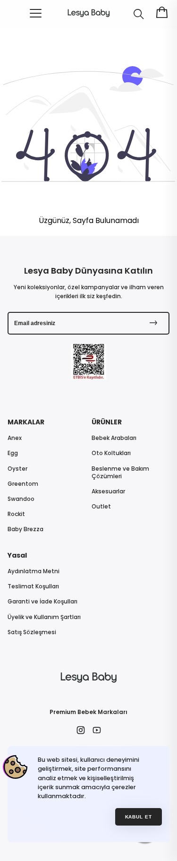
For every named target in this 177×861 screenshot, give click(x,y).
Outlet (101, 506)
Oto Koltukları (111, 453)
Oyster (17, 469)
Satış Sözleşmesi (32, 632)
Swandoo (21, 499)
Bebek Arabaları (114, 438)
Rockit (16, 514)
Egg (13, 453)
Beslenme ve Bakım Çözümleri (120, 472)
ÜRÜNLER (107, 422)
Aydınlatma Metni (33, 571)
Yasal (17, 555)
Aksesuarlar (108, 491)
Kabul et (138, 816)
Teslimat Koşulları (33, 586)
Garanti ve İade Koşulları (42, 601)
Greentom (23, 484)
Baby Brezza (25, 529)
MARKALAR (26, 422)
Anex (15, 438)
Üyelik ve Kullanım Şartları (44, 617)
